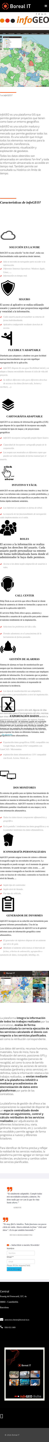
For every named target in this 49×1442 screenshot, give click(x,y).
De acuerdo (7, 734)
